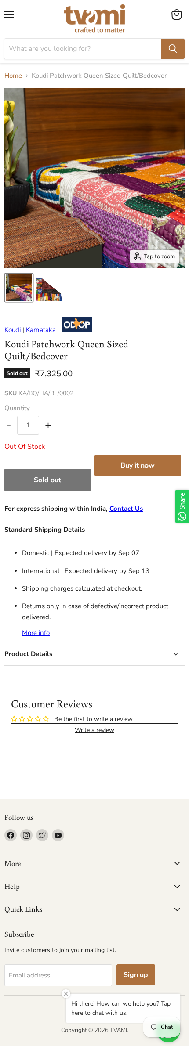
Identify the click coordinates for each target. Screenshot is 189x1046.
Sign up (136, 975)
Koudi (12, 329)
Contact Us (126, 508)
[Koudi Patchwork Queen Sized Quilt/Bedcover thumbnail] (19, 288)
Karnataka (41, 329)
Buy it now (137, 465)
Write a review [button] (94, 730)
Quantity (17, 408)
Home (13, 75)
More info (36, 633)
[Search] (173, 49)
